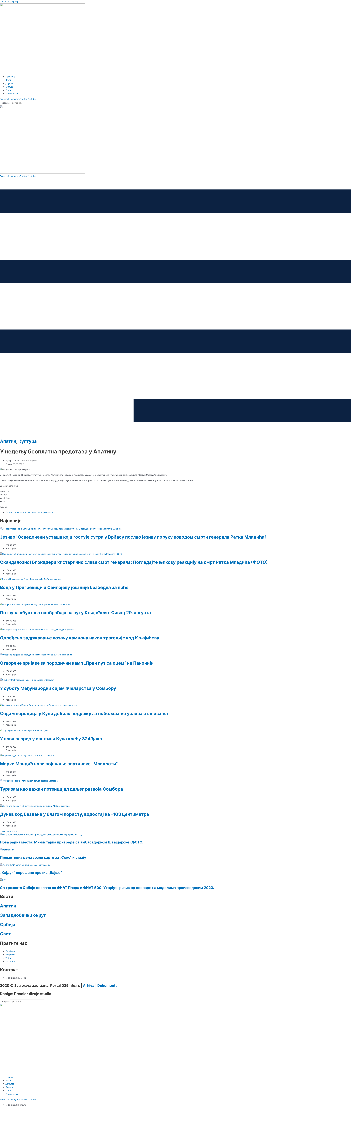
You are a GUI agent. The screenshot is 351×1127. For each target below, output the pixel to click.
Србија (7, 924)
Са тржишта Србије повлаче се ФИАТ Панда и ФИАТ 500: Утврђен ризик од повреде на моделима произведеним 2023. (107, 888)
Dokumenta (107, 985)
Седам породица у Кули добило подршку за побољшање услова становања (84, 713)
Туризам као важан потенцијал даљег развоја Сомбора (61, 789)
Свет (5, 934)
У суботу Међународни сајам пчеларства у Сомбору (58, 688)
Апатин (8, 441)
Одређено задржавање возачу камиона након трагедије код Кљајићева (79, 638)
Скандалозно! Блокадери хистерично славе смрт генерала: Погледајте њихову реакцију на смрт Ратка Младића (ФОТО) (134, 562)
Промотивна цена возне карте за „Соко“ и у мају (43, 857)
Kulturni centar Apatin (15, 512)
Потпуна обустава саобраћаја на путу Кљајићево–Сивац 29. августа (75, 612)
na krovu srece (35, 512)
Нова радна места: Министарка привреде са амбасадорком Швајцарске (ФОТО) (72, 842)
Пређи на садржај (9, 1)
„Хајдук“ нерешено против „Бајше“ (31, 872)
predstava (48, 512)
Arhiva (88, 985)
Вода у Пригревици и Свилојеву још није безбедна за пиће (64, 587)
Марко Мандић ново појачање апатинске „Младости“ (59, 763)
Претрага (4, 103)
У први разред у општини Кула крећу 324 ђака (51, 738)
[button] (175, 491)
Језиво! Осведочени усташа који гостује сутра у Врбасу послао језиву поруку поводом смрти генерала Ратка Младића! (133, 537)
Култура (27, 441)
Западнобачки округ (23, 915)
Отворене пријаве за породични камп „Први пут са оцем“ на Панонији (77, 663)
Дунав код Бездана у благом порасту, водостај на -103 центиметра (74, 814)
